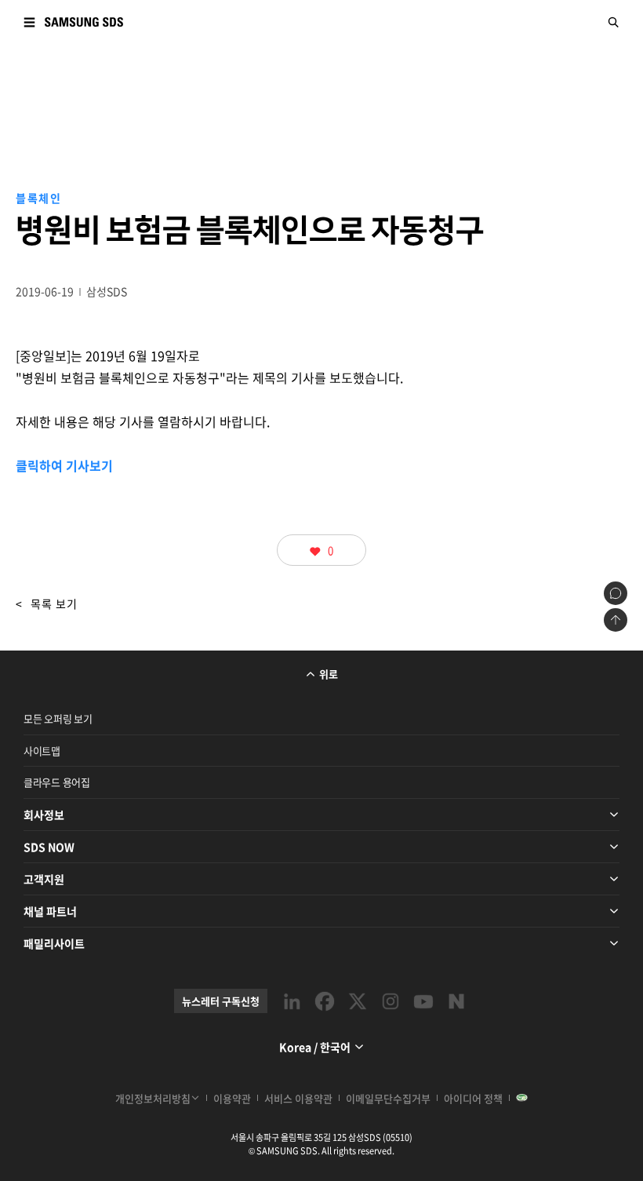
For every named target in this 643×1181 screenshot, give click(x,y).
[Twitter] (357, 1001)
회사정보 (44, 814)
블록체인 (38, 198)
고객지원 (44, 879)
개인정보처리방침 (153, 1098)
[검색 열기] (614, 22)
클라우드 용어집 (57, 782)
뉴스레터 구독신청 (221, 1000)
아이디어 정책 (473, 1098)
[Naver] (456, 1001)
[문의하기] (615, 593)
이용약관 (232, 1098)
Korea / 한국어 (315, 1047)
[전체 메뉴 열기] (29, 22)
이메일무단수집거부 (388, 1098)
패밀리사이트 (54, 943)
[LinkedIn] (291, 1001)
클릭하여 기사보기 (64, 465)
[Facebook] (324, 1001)
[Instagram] (390, 1001)
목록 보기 (47, 603)
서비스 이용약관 (298, 1098)
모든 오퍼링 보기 (58, 718)
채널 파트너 (50, 911)
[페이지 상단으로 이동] (615, 620)
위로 (328, 673)
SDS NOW (49, 847)
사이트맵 (42, 750)
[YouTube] (423, 1001)
